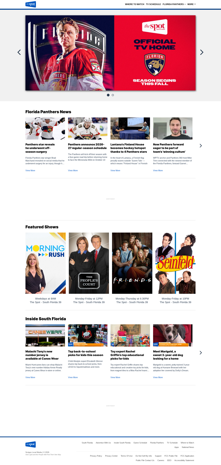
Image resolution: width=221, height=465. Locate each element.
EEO (169, 460)
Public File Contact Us (145, 460)
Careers (160, 460)
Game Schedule (140, 443)
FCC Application (187, 456)
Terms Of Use (126, 456)
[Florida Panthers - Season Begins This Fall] (110, 54)
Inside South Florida (122, 443)
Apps (176, 447)
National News (188, 447)
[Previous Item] (19, 52)
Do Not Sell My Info (144, 456)
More (191, 4)
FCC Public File (171, 456)
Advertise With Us (103, 443)
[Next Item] (201, 52)
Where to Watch (134, 4)
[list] (110, 52)
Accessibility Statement (184, 460)
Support (158, 456)
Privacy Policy (96, 456)
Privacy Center (111, 456)
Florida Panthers (174, 4)
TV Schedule (153, 4)
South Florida (87, 443)
